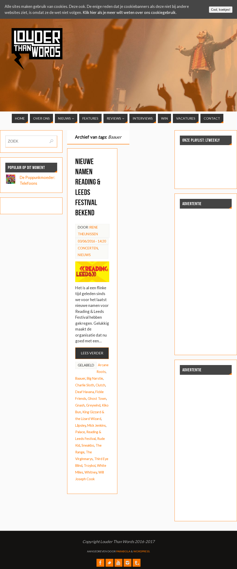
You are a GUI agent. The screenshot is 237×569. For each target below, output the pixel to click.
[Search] (51, 141)
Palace (80, 432)
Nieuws (84, 255)
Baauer (80, 378)
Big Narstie (95, 378)
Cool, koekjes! (220, 9)
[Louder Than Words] (100, 563)
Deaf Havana (84, 392)
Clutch (100, 385)
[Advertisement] (204, 61)
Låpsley (80, 425)
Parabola (123, 551)
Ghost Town (97, 399)
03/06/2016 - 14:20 (92, 241)
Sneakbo (87, 445)
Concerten (88, 248)
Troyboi (90, 465)
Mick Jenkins (96, 425)
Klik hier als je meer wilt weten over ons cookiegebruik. (130, 12)
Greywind (93, 405)
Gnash (80, 405)
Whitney (90, 472)
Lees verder (92, 353)
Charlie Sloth (84, 385)
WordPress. (141, 551)
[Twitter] (109, 563)
